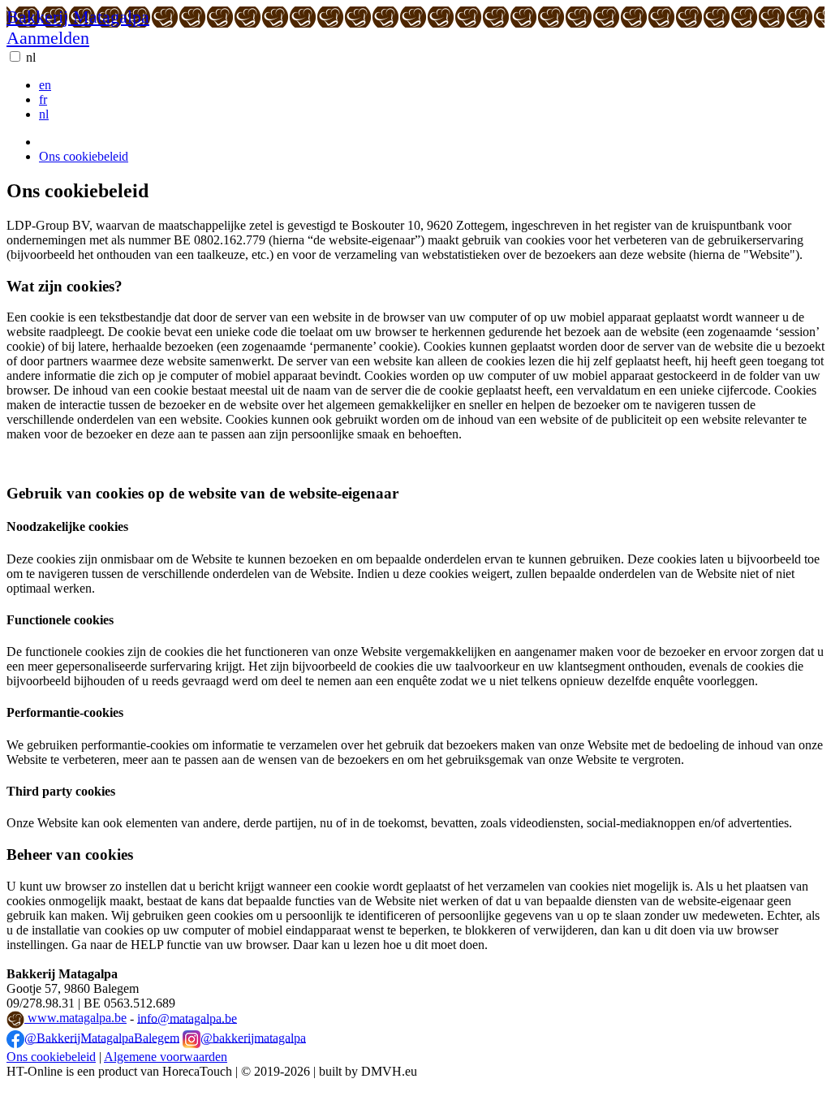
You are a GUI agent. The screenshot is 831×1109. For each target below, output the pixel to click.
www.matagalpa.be (75, 1018)
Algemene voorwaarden (165, 1057)
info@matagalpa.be (187, 1018)
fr (43, 99)
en (45, 85)
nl (31, 57)
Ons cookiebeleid (83, 156)
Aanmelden (47, 38)
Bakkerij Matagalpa (77, 16)
